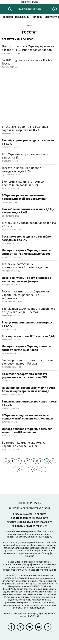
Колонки (37, 17)
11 (53, 461)
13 (22, 469)
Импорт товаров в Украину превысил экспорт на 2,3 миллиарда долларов (28, 48)
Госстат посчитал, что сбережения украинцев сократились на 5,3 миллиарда (25, 295)
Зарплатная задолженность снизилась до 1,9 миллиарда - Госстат (28, 310)
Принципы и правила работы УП (29, 526)
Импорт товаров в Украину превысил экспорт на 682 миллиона (27, 430)
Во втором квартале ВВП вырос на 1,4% (28, 336)
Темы (29, 26)
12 (15, 469)
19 (30, 469)
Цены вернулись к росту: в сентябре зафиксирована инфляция (26, 279)
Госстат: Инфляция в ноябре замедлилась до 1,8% (21, 169)
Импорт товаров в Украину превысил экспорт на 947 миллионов (27, 348)
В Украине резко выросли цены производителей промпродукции (24, 197)
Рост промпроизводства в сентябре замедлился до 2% (26, 238)
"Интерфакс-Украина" (41, 545)
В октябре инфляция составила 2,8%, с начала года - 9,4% (28, 210)
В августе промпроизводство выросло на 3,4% (28, 324)
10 (46, 461)
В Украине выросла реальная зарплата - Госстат (29, 224)
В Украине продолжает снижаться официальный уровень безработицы (27, 416)
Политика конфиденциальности (29, 518)
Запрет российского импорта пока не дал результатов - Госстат (27, 362)
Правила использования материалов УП (29, 522)
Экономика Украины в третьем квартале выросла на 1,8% (23, 183)
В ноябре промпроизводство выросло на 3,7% (28, 142)
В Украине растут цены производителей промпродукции (25, 265)
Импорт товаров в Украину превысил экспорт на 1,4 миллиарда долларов (27, 252)
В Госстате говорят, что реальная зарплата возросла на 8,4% (25, 128)
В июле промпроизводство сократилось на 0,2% (29, 403)
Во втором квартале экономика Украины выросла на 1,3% (24, 444)
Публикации (22, 17)
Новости (8, 17)
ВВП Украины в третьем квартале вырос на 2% (25, 156)
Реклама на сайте (22, 514)
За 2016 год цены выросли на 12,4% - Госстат (27, 62)
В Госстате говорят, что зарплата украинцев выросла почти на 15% (24, 375)
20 (37, 469)
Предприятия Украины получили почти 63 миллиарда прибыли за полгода (28, 389)
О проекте (40, 514)
